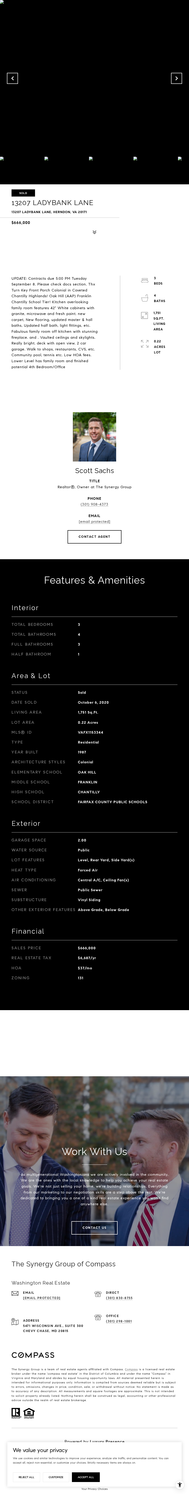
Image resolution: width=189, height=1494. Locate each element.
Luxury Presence (107, 1441)
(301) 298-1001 (119, 1321)
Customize (56, 1477)
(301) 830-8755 (119, 1298)
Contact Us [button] (94, 1228)
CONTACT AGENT (95, 537)
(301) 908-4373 (94, 504)
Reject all (26, 1477)
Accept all (86, 1477)
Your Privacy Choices (94, 1489)
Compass (131, 1369)
